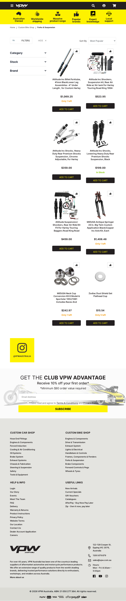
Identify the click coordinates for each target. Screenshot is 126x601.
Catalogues (70, 499)
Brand (14, 70)
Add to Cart (66, 109)
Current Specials (73, 492)
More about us (17, 577)
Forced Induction (18, 446)
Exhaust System (73, 446)
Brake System (16, 456)
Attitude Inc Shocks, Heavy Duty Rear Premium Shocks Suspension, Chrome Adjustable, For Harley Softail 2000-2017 (66, 156)
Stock (14, 61)
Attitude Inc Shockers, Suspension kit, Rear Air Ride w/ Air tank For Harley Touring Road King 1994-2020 (100, 85)
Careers (14, 535)
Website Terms (17, 520)
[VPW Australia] (26, 5)
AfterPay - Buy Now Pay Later (79, 503)
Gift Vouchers (72, 495)
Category (16, 53)
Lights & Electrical (73, 449)
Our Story (14, 492)
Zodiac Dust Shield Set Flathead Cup (100, 295)
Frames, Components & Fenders (80, 456)
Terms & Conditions (67, 403)
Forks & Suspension (74, 460)
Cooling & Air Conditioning (22, 449)
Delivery (14, 506)
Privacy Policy (90, 403)
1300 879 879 (99, 555)
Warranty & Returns (19, 510)
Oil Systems (15, 453)
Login (12, 488)
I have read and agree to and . (64, 403)
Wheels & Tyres (72, 471)
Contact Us (15, 528)
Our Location (16, 524)
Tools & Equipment (19, 474)
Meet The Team (17, 499)
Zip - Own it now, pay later (77, 506)
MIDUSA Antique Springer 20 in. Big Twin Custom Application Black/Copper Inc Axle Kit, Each (100, 226)
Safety (13, 471)
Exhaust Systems (18, 460)
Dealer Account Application (23, 531)
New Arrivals (71, 488)
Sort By (83, 41)
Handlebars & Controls (76, 453)
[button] (11, 5)
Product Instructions (20, 513)
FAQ (12, 503)
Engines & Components (21, 442)
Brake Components (74, 464)
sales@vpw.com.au (102, 560)
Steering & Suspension (21, 467)
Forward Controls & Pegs (77, 467)
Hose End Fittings (18, 438)
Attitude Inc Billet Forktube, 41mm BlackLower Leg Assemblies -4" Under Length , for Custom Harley (66, 83)
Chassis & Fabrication (20, 464)
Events (13, 495)
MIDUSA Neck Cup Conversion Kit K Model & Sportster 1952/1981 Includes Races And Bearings (66, 299)
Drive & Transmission (75, 442)
